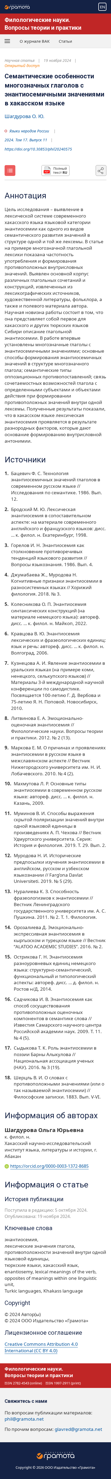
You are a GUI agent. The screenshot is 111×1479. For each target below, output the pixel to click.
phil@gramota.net (24, 1419)
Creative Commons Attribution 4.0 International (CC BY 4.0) (41, 1347)
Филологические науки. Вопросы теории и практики (39, 1372)
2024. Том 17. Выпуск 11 (26, 139)
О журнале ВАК (35, 41)
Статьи (65, 41)
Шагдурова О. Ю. (24, 116)
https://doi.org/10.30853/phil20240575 (38, 149)
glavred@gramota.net (78, 1429)
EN (102, 6)
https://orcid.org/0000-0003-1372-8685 (49, 1166)
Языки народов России (29, 130)
